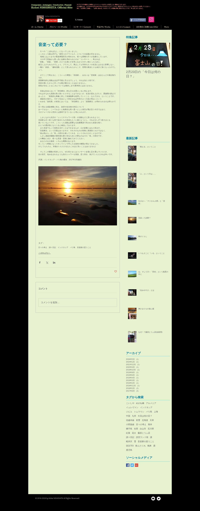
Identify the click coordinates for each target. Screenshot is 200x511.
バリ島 (72, 247)
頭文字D (130, 446)
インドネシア (63, 247)
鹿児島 (129, 450)
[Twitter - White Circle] (159, 498)
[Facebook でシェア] (39, 262)
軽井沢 (129, 441)
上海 (156, 411)
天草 (152, 420)
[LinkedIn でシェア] (54, 262)
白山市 (143, 428)
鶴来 (149, 446)
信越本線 (130, 420)
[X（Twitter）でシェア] (47, 262)
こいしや (130, 403)
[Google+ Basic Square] (136, 465)
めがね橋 (140, 403)
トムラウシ (139, 411)
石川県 (151, 428)
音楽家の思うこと (84, 247)
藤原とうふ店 (144, 433)
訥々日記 (52, 247)
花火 (134, 433)
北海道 (145, 420)
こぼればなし (44, 253)
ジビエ (129, 411)
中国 (128, 416)
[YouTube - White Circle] (153, 498)
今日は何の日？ (145, 416)
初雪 (138, 420)
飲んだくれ (140, 446)
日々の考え (42, 247)
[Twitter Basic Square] (132, 465)
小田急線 (130, 424)
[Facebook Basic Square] (127, 465)
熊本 (150, 424)
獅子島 (129, 428)
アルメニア (151, 403)
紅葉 (128, 433)
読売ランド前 (142, 437)
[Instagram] (151, 19)
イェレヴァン (132, 407)
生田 (136, 428)
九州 (134, 416)
